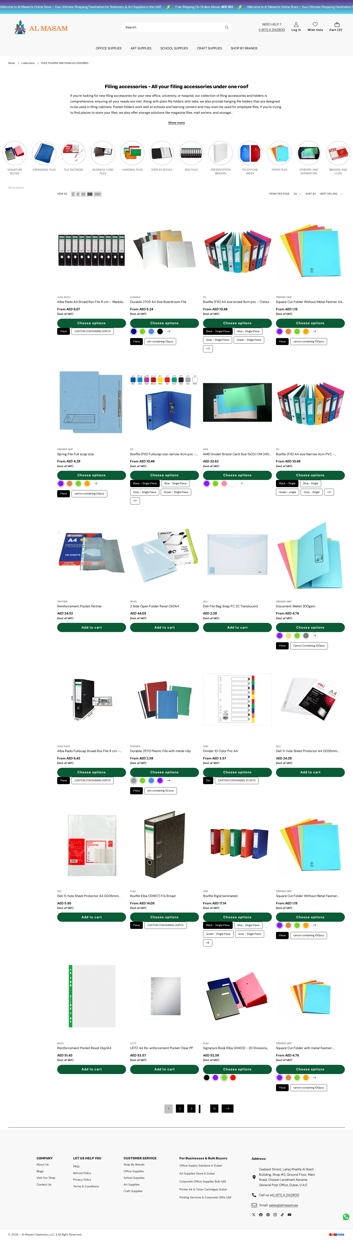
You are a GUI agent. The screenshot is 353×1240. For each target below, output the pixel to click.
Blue (279, 331)
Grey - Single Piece (250, 933)
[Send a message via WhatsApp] (346, 1217)
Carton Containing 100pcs (309, 644)
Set (208, 779)
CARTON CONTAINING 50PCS (92, 330)
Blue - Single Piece (248, 330)
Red (233, 1077)
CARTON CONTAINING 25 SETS (236, 779)
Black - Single (287, 482)
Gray (133, 780)
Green (142, 331)
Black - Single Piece (217, 330)
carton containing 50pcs (89, 492)
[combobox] (176, 27)
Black (160, 331)
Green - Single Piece (249, 339)
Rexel (133, 601)
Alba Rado (63, 297)
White (233, 483)
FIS (204, 297)
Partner (62, 601)
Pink (224, 483)
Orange (305, 331)
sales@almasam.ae (283, 1205)
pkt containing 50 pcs (160, 789)
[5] (97, 194)
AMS (205, 449)
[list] (73, 194)
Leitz (133, 1043)
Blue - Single (310, 482)
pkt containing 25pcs (160, 340)
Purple (160, 780)
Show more (176, 123)
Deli (205, 601)
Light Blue (151, 331)
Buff (288, 635)
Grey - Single (312, 491)
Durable (135, 297)
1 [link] (168, 1108)
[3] (83, 194)
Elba (133, 891)
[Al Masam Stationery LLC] (40, 27)
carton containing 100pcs (309, 340)
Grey (305, 635)
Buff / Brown (288, 331)
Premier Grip (284, 297)
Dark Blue (133, 331)
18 (214, 1108)
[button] (337, 27)
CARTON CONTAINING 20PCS (165, 924)
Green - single (287, 491)
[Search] (226, 27)
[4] (90, 194)
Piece (63, 330)
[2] (78, 194)
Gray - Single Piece (217, 339)
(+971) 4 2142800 (272, 30)
